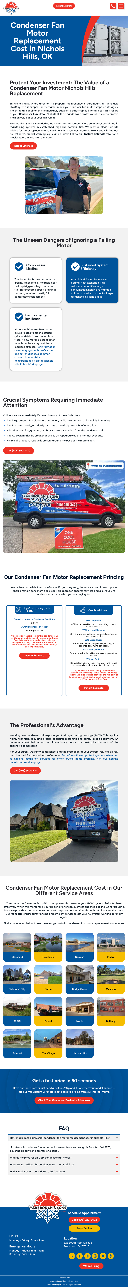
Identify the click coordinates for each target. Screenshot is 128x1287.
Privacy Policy (73, 1281)
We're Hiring (91, 1266)
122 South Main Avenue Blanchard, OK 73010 (78, 1244)
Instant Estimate (64, 6)
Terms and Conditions (58, 1281)
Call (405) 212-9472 (84, 1219)
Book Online (84, 1228)
